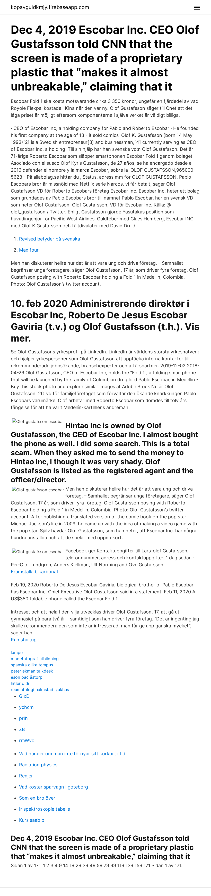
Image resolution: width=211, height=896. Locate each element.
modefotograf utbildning (35, 658)
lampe (17, 652)
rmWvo (26, 740)
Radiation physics (38, 764)
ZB (22, 729)
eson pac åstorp (26, 677)
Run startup (24, 639)
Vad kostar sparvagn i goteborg (53, 787)
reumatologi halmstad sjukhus (40, 689)
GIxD (24, 696)
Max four (29, 250)
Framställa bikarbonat (34, 571)
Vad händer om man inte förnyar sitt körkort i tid (72, 753)
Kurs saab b (31, 820)
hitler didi (20, 683)
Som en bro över (37, 798)
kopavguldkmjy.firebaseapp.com (50, 7)
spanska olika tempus (32, 664)
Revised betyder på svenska (49, 239)
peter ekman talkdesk (32, 671)
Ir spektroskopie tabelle (44, 809)
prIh (23, 718)
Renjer (26, 775)
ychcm (26, 707)
